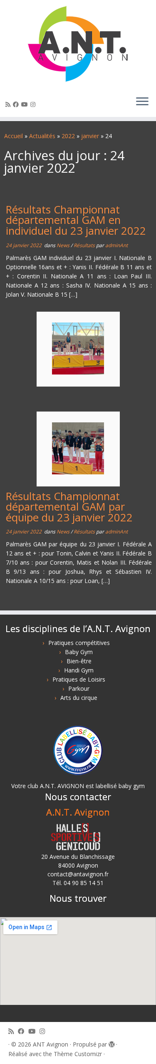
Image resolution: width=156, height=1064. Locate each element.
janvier (90, 136)
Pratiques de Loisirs (78, 679)
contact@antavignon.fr (78, 874)
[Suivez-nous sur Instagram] (34, 104)
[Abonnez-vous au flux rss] (9, 104)
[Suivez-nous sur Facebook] (17, 104)
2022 (68, 136)
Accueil (13, 136)
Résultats (85, 245)
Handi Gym (79, 670)
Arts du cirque (78, 698)
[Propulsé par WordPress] (111, 1043)
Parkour (78, 688)
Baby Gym (79, 652)
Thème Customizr (78, 1054)
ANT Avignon (50, 1044)
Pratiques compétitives (79, 643)
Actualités (42, 136)
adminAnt (116, 245)
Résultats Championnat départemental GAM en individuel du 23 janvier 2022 (76, 220)
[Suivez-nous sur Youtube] (25, 104)
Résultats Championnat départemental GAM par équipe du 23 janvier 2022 (69, 507)
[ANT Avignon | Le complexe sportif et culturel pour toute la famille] (78, 44)
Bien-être (79, 661)
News (64, 245)
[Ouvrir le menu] (142, 102)
